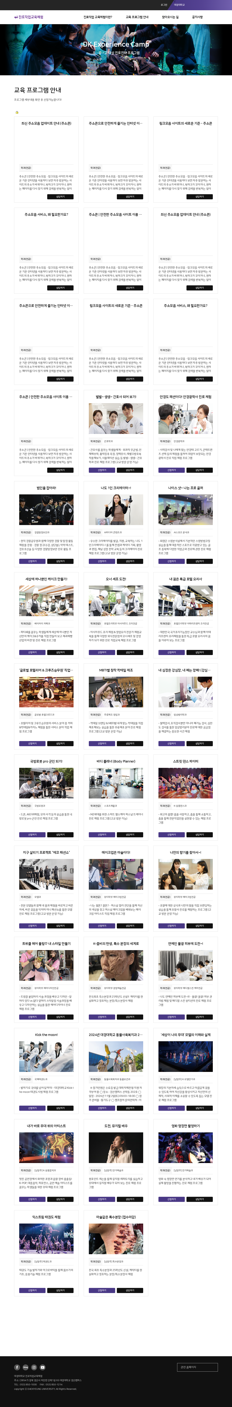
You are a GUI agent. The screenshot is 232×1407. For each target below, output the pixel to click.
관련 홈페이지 (188, 1367)
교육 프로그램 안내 (137, 17)
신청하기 (102, 470)
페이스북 (17, 1367)
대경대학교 (179, 5)
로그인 (164, 5)
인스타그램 (34, 1367)
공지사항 (197, 17)
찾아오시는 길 (170, 17)
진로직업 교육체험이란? (98, 17)
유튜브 (43, 1367)
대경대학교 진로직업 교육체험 (28, 17)
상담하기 (60, 196)
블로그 (26, 1367)
